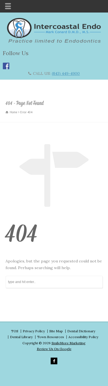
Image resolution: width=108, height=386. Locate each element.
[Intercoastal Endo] (54, 41)
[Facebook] (54, 361)
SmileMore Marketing (69, 343)
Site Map (56, 331)
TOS (14, 331)
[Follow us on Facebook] (6, 66)
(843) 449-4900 (66, 73)
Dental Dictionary (81, 331)
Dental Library (21, 337)
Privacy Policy (34, 331)
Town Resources (50, 337)
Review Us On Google (54, 349)
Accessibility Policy (83, 337)
